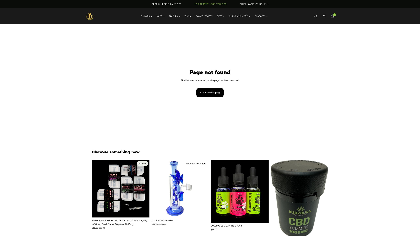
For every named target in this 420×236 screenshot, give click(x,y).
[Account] (324, 16)
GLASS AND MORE (238, 16)
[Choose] (204, 213)
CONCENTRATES (204, 16)
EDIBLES (173, 16)
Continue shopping (210, 92)
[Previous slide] (97, 188)
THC (187, 16)
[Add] (323, 233)
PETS (219, 16)
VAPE (159, 16)
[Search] (315, 16)
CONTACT (259, 16)
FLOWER (145, 16)
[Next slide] (144, 188)
